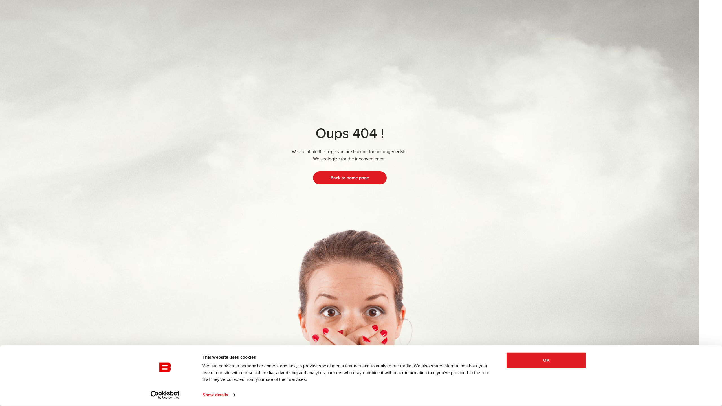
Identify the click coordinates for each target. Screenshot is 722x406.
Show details (215, 394)
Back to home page (350, 178)
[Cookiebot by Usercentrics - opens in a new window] (165, 395)
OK (546, 360)
